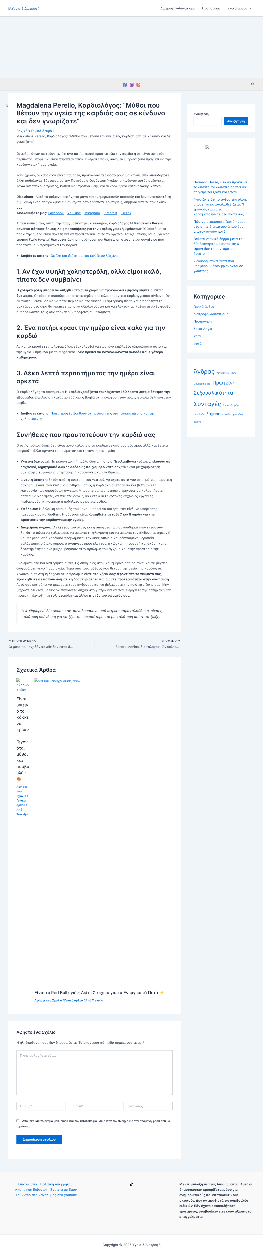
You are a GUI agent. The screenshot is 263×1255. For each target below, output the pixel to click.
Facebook (56, 213)
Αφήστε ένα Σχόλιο (48, 1000)
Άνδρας (204, 371)
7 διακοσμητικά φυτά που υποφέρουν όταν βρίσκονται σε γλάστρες (218, 266)
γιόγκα (237, 405)
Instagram (92, 213)
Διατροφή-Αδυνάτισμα (177, 8)
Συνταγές (207, 404)
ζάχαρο (213, 413)
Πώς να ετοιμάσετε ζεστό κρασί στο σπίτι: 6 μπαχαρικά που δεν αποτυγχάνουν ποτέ (219, 226)
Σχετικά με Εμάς (63, 1189)
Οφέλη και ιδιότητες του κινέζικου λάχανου (85, 256)
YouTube (74, 213)
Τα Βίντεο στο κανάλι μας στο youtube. (47, 1195)
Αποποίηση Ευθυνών (31, 1189)
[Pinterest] (138, 85)
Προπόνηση (211, 8)
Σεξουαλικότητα (213, 393)
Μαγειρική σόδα (202, 383)
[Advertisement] (131, 47)
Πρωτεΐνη (223, 383)
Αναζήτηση (201, 114)
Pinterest (110, 213)
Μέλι (233, 373)
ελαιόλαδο (199, 414)
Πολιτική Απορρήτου (56, 1184)
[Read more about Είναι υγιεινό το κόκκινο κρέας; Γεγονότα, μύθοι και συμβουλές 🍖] (22, 685)
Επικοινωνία (27, 1184)
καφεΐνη (226, 414)
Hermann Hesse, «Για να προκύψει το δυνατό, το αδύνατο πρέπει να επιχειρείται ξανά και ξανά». (220, 187)
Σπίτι (197, 336)
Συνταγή (227, 405)
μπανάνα (238, 414)
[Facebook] (125, 85)
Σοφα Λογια (203, 329)
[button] (249, 8)
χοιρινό (197, 421)
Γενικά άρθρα (237, 8)
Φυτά (198, 343)
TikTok (126, 213)
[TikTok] (131, 1184)
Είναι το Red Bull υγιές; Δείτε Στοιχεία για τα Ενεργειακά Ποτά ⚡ (99, 992)
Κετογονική (223, 373)
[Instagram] (131, 85)
